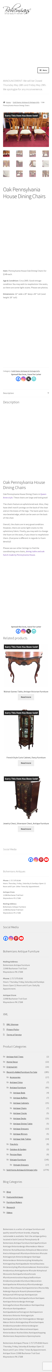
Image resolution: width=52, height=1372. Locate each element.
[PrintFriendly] (33, 379)
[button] (45, 116)
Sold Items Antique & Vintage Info (26, 102)
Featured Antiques (15, 1197)
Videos (9, 1212)
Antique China (16, 1082)
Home (8, 102)
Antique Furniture (18, 1087)
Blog (9, 1192)
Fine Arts (14, 1144)
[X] (28, 379)
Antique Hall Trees (15, 1056)
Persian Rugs (16, 1154)
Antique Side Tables (22, 1139)
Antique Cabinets (21, 1103)
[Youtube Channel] (46, 859)
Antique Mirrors (20, 1134)
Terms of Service (14, 1034)
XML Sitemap (12, 1024)
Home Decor (12, 1061)
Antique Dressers (21, 1128)
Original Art (12, 1067)
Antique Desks (19, 1118)
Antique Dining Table (22, 1123)
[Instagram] (23, 379)
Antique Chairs (20, 1108)
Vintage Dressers (21, 1164)
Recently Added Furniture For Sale (22, 1072)
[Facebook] (18, 379)
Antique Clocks (20, 1113)
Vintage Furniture (18, 1159)
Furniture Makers (14, 1202)
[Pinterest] (41, 859)
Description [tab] (8, 393)
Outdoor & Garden (18, 1149)
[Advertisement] (26, 40)
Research (11, 1207)
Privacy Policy (13, 1029)
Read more (26, 697)
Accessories (15, 1077)
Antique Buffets (20, 1097)
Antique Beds (19, 1092)
